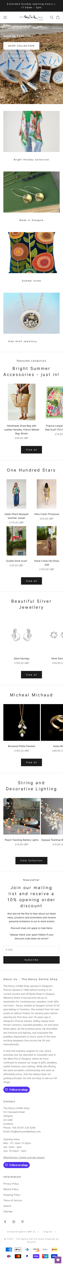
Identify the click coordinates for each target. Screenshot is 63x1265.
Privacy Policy (11, 1183)
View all (31, 449)
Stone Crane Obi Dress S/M (46, 562)
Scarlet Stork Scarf (16, 560)
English (48, 1232)
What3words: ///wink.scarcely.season (24, 1157)
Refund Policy (10, 1189)
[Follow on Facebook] (5, 1221)
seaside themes (19, 56)
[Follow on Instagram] (13, 1221)
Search (7, 1205)
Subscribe (31, 959)
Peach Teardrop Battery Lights (21, 839)
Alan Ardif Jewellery (22, 341)
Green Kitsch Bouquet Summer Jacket (16, 516)
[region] (31, 63)
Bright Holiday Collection (31, 159)
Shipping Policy (11, 1194)
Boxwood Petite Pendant (21, 746)
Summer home (31, 280)
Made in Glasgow (31, 220)
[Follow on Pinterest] (22, 1221)
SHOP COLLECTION (21, 45)
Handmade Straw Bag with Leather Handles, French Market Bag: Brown (21, 429)
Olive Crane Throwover (46, 514)
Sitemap (7, 1211)
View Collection (31, 860)
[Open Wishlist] (58, 1260)
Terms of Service (12, 1200)
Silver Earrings (21, 658)
